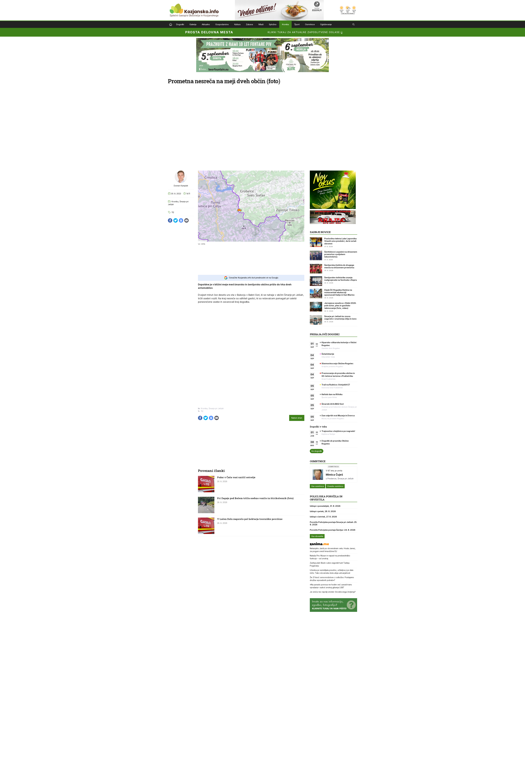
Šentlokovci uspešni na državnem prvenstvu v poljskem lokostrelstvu (340, 254)
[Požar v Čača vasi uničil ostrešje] (206, 491)
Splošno (272, 24)
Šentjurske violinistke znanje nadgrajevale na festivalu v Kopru (340, 278)
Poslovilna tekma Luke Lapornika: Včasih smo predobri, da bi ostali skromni (340, 241)
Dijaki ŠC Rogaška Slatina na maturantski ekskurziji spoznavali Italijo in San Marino (339, 292)
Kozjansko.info (170, 24)
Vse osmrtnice (317, 486)
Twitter (175, 220)
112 (173, 212)
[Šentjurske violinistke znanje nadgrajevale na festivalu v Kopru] (316, 281)
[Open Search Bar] (353, 24)
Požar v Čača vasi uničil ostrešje (236, 477)
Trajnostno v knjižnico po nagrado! (338, 431)
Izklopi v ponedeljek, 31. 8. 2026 (325, 506)
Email (186, 220)
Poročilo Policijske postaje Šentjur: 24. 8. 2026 (332, 530)
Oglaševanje (326, 24)
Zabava (249, 24)
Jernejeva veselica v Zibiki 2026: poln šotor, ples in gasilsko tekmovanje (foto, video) (340, 305)
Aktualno (206, 24)
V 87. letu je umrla (334, 470)
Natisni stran (296, 418)
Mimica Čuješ (334, 474)
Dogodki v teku (318, 426)
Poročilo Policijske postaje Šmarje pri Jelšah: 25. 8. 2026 (333, 523)
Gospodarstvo (222, 24)
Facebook (170, 220)
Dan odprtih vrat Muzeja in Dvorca (338, 415)
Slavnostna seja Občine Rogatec (337, 363)
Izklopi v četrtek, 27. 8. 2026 (323, 516)
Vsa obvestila (317, 536)
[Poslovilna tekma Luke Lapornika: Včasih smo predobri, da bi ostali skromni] (316, 242)
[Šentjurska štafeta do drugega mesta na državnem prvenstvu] (316, 268)
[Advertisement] (251, 259)
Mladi (260, 24)
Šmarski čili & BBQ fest (333, 404)
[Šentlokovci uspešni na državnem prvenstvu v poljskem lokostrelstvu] (316, 255)
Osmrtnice (310, 24)
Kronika (285, 24)
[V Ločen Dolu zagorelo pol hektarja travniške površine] (206, 533)
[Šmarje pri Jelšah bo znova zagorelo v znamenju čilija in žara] (316, 320)
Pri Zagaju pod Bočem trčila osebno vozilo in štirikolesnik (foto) (255, 498)
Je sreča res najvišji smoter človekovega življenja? (333, 592)
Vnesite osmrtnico (335, 486)
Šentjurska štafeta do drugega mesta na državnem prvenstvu (339, 266)
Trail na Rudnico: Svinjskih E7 (336, 384)
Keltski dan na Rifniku (332, 394)
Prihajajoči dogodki (324, 334)
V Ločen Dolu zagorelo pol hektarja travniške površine (249, 519)
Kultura (237, 24)
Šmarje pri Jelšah (216, 408)
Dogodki (180, 24)
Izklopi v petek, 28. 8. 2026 (323, 511)
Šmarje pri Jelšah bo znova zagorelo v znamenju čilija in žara (340, 317)
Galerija (192, 24)
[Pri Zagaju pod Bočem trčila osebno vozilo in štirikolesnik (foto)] (206, 512)
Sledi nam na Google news (181, 220)
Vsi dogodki (316, 451)
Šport (297, 24)
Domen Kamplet (181, 185)
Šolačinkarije (328, 354)
